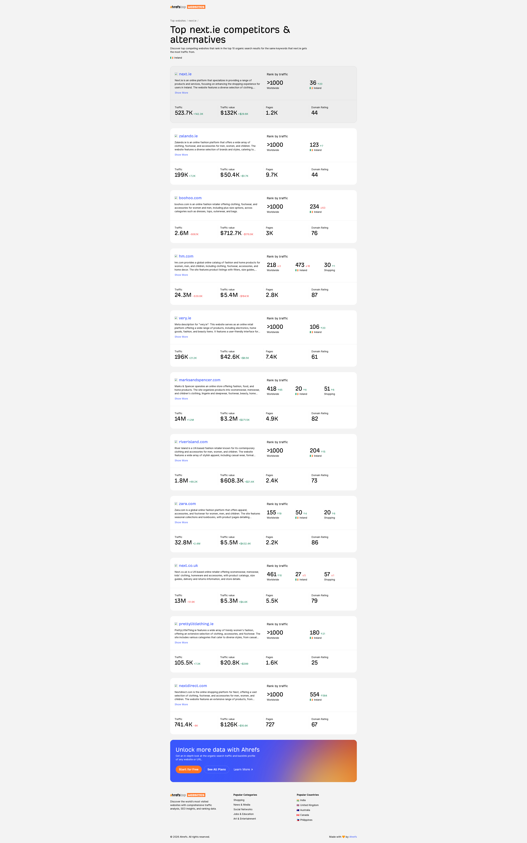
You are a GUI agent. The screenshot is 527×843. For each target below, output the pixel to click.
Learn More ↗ (243, 769)
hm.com (186, 256)
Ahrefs (353, 836)
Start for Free (188, 769)
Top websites (178, 20)
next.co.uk (188, 565)
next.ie (192, 20)
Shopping (238, 800)
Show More (181, 92)
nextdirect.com (193, 686)
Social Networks (242, 809)
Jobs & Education (243, 814)
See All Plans (217, 769)
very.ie (185, 318)
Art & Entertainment (244, 818)
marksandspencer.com (199, 380)
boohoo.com (190, 198)
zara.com (187, 504)
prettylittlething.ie (196, 624)
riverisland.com (193, 442)
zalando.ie (188, 136)
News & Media (241, 804)
